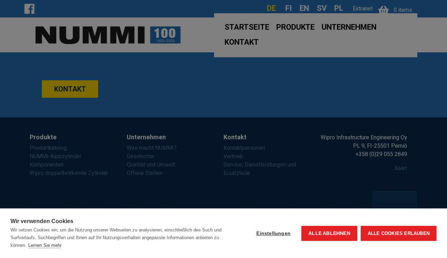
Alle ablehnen (329, 233)
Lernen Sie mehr (44, 245)
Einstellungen (273, 233)
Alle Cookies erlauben (399, 233)
